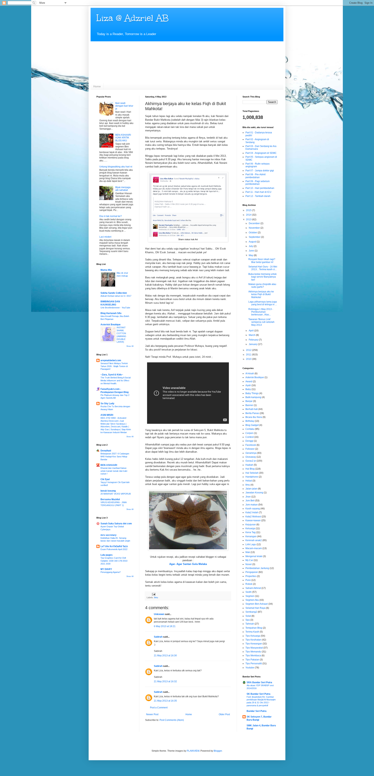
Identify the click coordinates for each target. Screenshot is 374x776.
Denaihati (106, 450)
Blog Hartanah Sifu (111, 313)
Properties (250, 576)
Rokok (248, 584)
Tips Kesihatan (253, 639)
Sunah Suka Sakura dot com (116, 523)
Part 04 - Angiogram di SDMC (261, 153)
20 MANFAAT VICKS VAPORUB (116, 494)
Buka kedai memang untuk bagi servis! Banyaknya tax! (262, 277)
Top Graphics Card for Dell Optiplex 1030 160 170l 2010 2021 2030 (114, 561)
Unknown (159, 614)
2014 (249, 214)
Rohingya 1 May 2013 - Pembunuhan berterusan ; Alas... (260, 312)
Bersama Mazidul (110, 499)
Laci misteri (105, 236)
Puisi (248, 580)
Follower (250, 449)
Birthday (249, 421)
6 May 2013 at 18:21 (165, 626)
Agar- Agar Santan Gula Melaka (188, 564)
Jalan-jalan (251, 488)
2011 (249, 354)
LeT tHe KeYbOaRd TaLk (114, 546)
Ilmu (156, 597)
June (252, 250)
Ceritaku (249, 429)
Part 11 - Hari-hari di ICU (258, 192)
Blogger (218, 750)
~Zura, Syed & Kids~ (112, 374)
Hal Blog (250, 468)
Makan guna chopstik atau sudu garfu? (262, 285)
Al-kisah (249, 373)
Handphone (251, 476)
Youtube (249, 667)
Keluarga (250, 528)
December (254, 223)
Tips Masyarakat (254, 647)
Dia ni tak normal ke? (110, 216)
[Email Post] (153, 594)
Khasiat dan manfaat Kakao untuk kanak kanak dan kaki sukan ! (114, 471)
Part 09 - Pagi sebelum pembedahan (257, 182)
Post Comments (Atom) (172, 720)
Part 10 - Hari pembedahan (259, 188)
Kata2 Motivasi (253, 516)
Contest (249, 437)
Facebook (250, 445)
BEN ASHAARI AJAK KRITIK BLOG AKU (123, 138)
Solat (248, 616)
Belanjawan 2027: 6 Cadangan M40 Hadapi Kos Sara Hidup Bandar (115, 456)
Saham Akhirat (253, 588)
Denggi (249, 441)
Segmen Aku (252, 600)
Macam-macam (253, 548)
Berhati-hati (251, 409)
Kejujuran (250, 524)
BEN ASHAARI (109, 465)
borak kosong (108, 490)
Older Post (224, 714)
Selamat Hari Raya (255, 608)
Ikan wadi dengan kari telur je (124, 106)
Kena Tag (250, 532)
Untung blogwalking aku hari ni (115, 166)
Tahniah (249, 623)
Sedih (248, 592)
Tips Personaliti (253, 663)
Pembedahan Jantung (257, 568)
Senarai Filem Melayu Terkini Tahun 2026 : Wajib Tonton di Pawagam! (114, 366)
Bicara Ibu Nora (253, 417)
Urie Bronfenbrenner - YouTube (115, 307)
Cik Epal (105, 479)
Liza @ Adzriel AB (132, 18)
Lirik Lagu (250, 544)
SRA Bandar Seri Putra (259, 682)
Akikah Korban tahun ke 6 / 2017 (116, 296)
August (253, 241)
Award (248, 381)
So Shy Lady (107, 403)
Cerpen (249, 433)
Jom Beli (250, 500)
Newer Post (152, 714)
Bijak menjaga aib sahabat (123, 188)
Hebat (248, 480)
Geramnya (251, 453)
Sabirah (158, 636)
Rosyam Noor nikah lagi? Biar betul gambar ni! (261, 260)
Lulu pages (107, 555)
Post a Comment (159, 707)
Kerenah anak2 (253, 540)
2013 (249, 219)
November (254, 228)
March (252, 335)
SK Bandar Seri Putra (258, 694)
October (253, 232)
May (251, 255)
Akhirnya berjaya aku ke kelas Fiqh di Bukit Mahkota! (261, 294)
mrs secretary (108, 535)
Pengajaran (251, 572)
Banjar (248, 401)
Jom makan (251, 504)
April (251, 330)
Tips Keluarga (252, 635)
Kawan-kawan (253, 520)
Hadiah (249, 465)
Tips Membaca (253, 655)
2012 (249, 350)
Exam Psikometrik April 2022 (114, 549)
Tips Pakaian (252, 659)
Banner (249, 405)
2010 (249, 359)
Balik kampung (253, 397)
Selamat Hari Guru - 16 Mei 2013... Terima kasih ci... (262, 268)
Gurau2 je (250, 460)
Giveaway (250, 457)
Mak (247, 552)
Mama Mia (106, 270)
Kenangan (251, 536)
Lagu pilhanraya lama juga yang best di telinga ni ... (262, 303)
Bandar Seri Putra (256, 711)
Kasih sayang (252, 508)
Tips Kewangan (253, 643)
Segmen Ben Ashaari (256, 604)
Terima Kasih (252, 631)
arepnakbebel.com (111, 360)
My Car (249, 560)
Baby (248, 389)
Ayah (248, 385)
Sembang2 (251, 612)
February (254, 339)
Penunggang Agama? (111, 572)
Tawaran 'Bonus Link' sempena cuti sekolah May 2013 (261, 322)
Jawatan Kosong (254, 492)
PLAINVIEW (193, 750)
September (255, 237)
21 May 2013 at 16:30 (165, 655)
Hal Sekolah (251, 473)
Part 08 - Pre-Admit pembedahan (255, 176)
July (251, 246)
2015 (249, 210)
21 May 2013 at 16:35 (165, 700)
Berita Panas (252, 413)
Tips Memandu (253, 651)
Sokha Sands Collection (114, 293)
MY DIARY (106, 569)
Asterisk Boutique (111, 324)
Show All (129, 346)
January (253, 344)
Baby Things (252, 393)
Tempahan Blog (253, 627)
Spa (247, 619)
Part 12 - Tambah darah (257, 196)
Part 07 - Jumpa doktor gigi (259, 170)
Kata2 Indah (251, 512)
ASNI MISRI (107, 415)
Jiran (248, 496)
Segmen (249, 596)
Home (97, 86)
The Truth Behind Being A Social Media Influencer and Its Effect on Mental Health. (116, 380)
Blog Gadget (252, 425)
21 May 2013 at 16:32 (165, 681)
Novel (248, 564)
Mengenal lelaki (253, 556)
